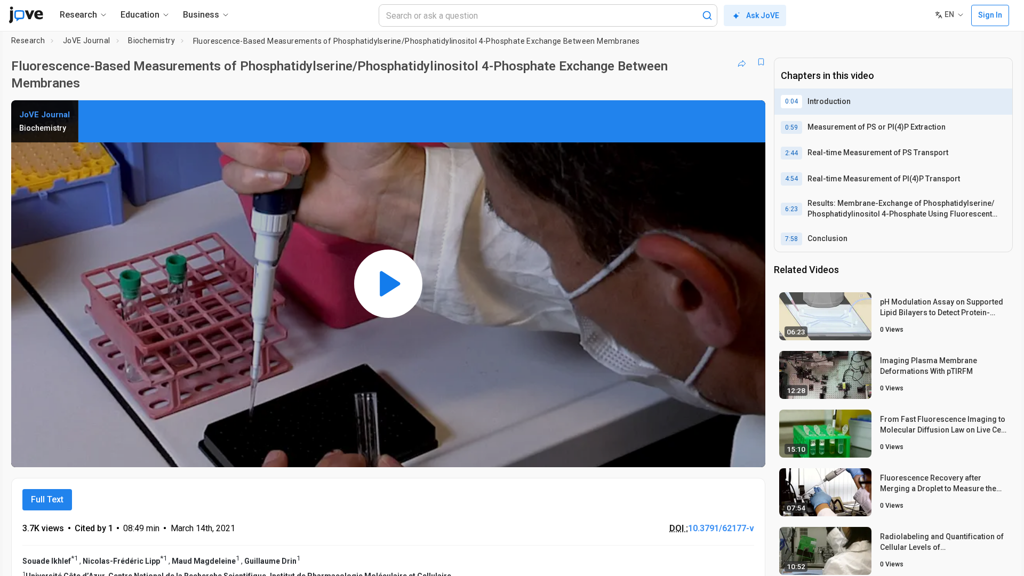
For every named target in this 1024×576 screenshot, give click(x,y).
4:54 (791, 178)
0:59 (791, 127)
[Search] (707, 15)
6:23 (791, 209)
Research (28, 40)
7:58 (791, 239)
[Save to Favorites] (761, 62)
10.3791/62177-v (721, 528)
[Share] (742, 62)
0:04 (791, 101)
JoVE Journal (86, 40)
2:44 (791, 153)
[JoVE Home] (26, 14)
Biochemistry (151, 40)
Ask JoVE (762, 15)
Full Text (47, 499)
